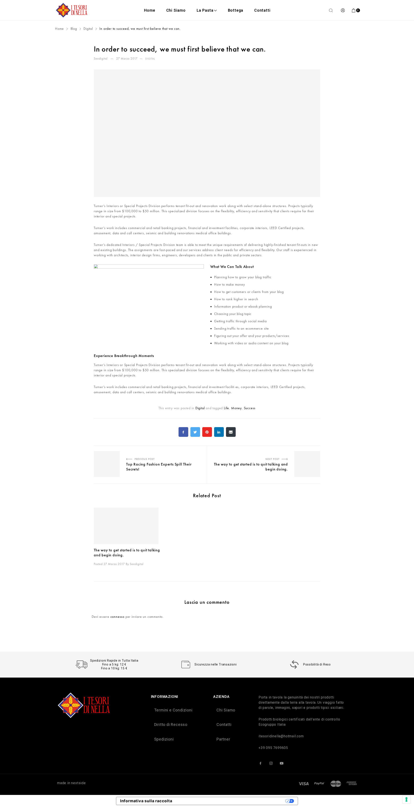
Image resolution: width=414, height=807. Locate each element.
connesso (117, 616)
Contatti (262, 10)
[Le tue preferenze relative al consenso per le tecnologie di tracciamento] (406, 799)
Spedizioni (164, 739)
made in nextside (71, 783)
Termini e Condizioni (173, 710)
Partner (223, 739)
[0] (354, 10)
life (226, 408)
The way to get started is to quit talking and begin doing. (278, 448)
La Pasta (205, 10)
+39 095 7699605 (273, 748)
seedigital (101, 58)
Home (149, 10)
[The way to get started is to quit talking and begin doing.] (130, 526)
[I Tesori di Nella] (72, 10)
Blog (74, 28)
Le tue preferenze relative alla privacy (231, 801)
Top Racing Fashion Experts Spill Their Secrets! (128, 448)
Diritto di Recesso (170, 724)
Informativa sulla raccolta (146, 801)
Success (250, 408)
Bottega (235, 10)
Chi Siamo (176, 10)
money (236, 408)
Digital (88, 28)
